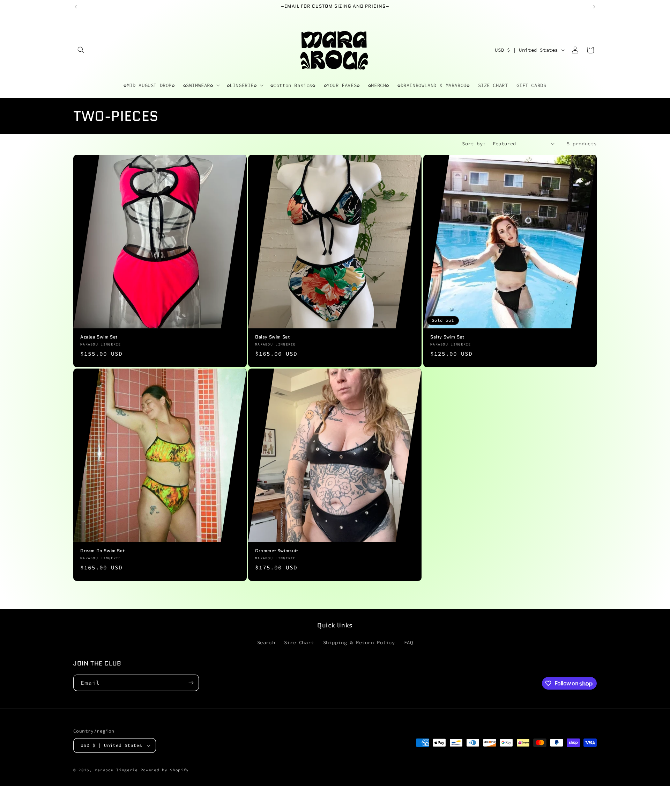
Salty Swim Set (447, 337)
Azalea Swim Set (99, 337)
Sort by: (473, 143)
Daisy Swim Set (272, 337)
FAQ (408, 643)
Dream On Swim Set (102, 551)
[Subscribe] (191, 683)
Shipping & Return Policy (359, 643)
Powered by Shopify (165, 769)
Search (266, 643)
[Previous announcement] (75, 6)
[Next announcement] (594, 6)
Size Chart (299, 643)
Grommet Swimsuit (276, 551)
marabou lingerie (116, 769)
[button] (81, 50)
